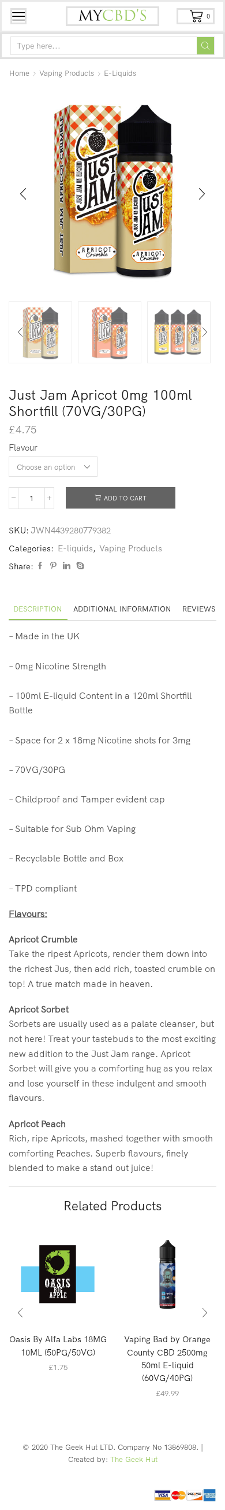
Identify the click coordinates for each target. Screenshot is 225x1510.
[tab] (37, 609)
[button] (23, 194)
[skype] (78, 565)
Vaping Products (66, 73)
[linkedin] (66, 565)
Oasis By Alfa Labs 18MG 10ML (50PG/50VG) (58, 1345)
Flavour (23, 447)
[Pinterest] (53, 565)
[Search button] (205, 45)
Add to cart (125, 498)
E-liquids (120, 73)
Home (19, 73)
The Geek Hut (134, 1459)
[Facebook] (40, 565)
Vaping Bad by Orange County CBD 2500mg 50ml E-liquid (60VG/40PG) (167, 1358)
